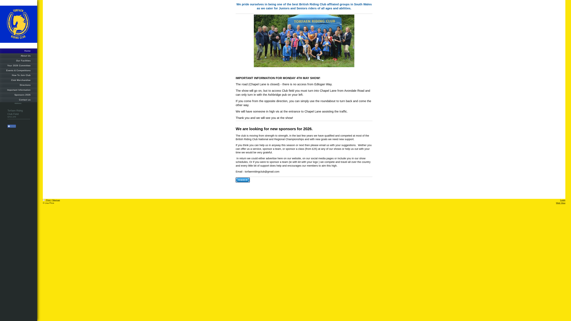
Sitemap (56, 200)
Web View (560, 203)
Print (48, 200)
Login (562, 200)
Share (12, 126)
